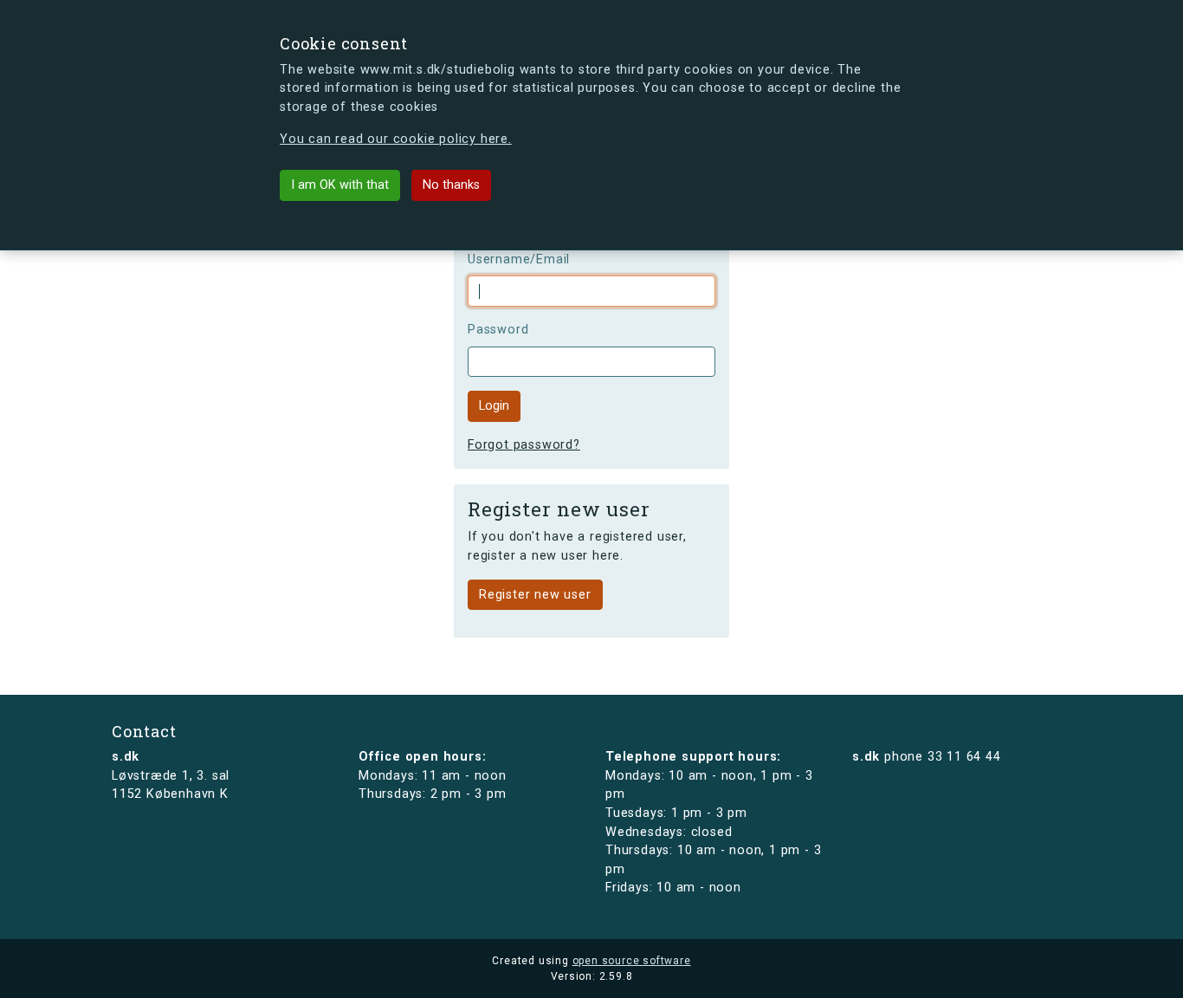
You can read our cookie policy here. (396, 139)
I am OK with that (340, 185)
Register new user (535, 594)
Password (498, 329)
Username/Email (519, 259)
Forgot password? (524, 444)
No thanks (451, 185)
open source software (631, 961)
